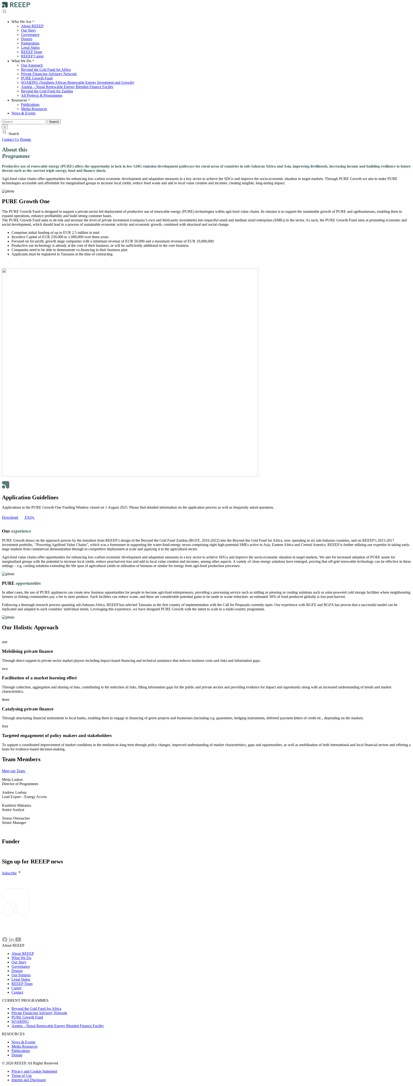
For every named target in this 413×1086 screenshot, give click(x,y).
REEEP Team (31, 52)
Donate (26, 139)
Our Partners (21, 975)
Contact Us (10, 139)
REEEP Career (32, 56)
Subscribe (9, 873)
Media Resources (34, 109)
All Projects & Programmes (41, 95)
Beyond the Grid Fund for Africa (46, 70)
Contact (17, 992)
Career (16, 988)
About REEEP (32, 26)
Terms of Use (21, 1076)
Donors (26, 39)
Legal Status (30, 47)
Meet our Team (14, 771)
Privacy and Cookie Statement (34, 1071)
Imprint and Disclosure (28, 1080)
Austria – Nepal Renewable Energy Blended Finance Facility (67, 87)
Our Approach (32, 65)
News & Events (23, 113)
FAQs (30, 517)
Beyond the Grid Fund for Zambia (47, 91)
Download (10, 517)
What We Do (21, 958)
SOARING (20, 1021)
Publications (30, 104)
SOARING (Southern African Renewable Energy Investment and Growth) (77, 82)
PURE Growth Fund (37, 78)
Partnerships (30, 43)
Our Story (28, 30)
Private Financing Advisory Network (49, 74)
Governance (30, 35)
